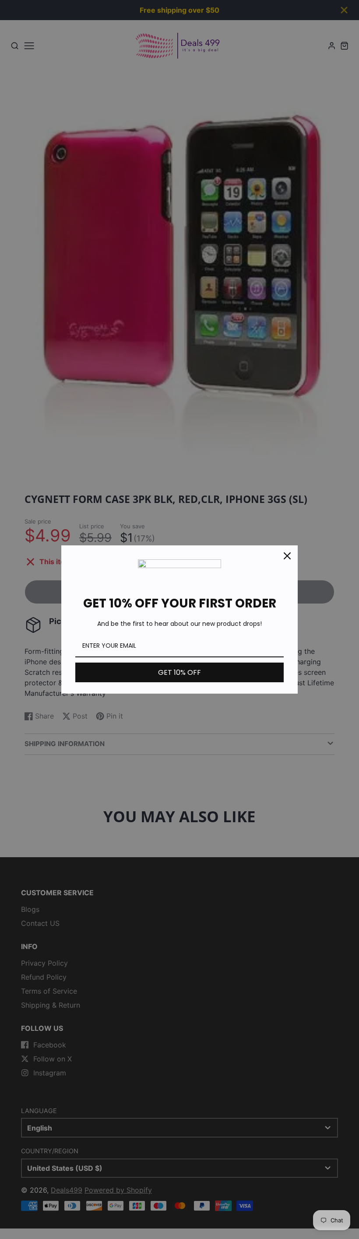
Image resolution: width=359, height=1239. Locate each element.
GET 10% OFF (179, 672)
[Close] (287, 555)
